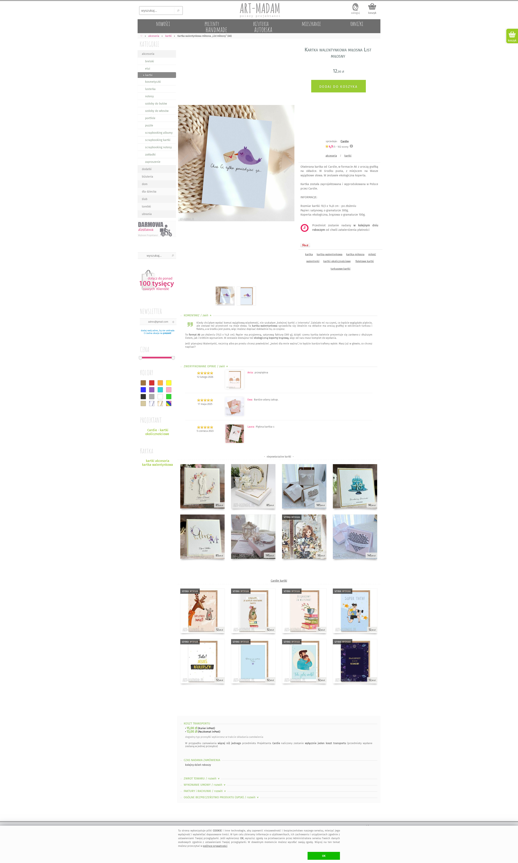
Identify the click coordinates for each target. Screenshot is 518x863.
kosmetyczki (153, 82)
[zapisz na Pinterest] (305, 245)
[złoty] (160, 403)
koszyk (372, 12)
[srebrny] (151, 403)
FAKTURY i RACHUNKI (205, 791)
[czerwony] (151, 382)
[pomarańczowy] (160, 382)
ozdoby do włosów (157, 111)
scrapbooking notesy (158, 147)
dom (145, 184)
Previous (183, 163)
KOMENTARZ (198, 315)
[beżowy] (143, 403)
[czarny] (143, 396)
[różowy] (168, 389)
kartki (347, 155)
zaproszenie (152, 162)
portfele (150, 118)
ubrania (147, 214)
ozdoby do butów (156, 103)
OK (324, 855)
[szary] (151, 396)
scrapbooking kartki (157, 140)
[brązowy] (143, 382)
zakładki (150, 154)
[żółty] (168, 382)
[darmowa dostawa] (157, 229)
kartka (309, 254)
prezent (167, 333)
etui (147, 68)
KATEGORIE (149, 44)
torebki (146, 206)
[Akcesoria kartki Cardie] (234, 388)
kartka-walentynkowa (329, 254)
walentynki (313, 261)
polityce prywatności (215, 845)
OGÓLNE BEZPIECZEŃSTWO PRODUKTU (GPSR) (221, 797)
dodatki (147, 169)
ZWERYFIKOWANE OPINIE (206, 366)
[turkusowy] (160, 389)
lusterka (150, 89)
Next (287, 163)
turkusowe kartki (340, 268)
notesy (149, 96)
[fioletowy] (151, 389)
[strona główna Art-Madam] (259, 10)
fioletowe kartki (365, 261)
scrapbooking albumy (159, 132)
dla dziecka (149, 191)
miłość (372, 254)
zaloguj (355, 12)
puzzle (149, 125)
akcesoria (148, 54)
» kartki (148, 75)
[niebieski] (143, 389)
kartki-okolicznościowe (337, 261)
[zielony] (168, 396)
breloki (149, 61)
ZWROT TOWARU (202, 778)
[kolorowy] (168, 403)
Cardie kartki (279, 580)
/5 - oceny (338, 146)
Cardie (345, 141)
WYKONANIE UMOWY (205, 785)
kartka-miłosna (355, 254)
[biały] (160, 396)
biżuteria (147, 176)
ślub (144, 199)
